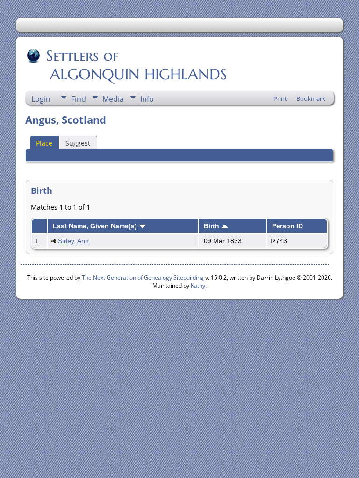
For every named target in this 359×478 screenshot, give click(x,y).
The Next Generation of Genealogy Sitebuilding (143, 277)
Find (78, 99)
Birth (212, 226)
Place (44, 143)
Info (147, 99)
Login (40, 99)
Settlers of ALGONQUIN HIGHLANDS (127, 65)
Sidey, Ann (73, 241)
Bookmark (310, 98)
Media (113, 99)
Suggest (77, 143)
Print (280, 98)
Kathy (198, 285)
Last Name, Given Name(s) (96, 226)
